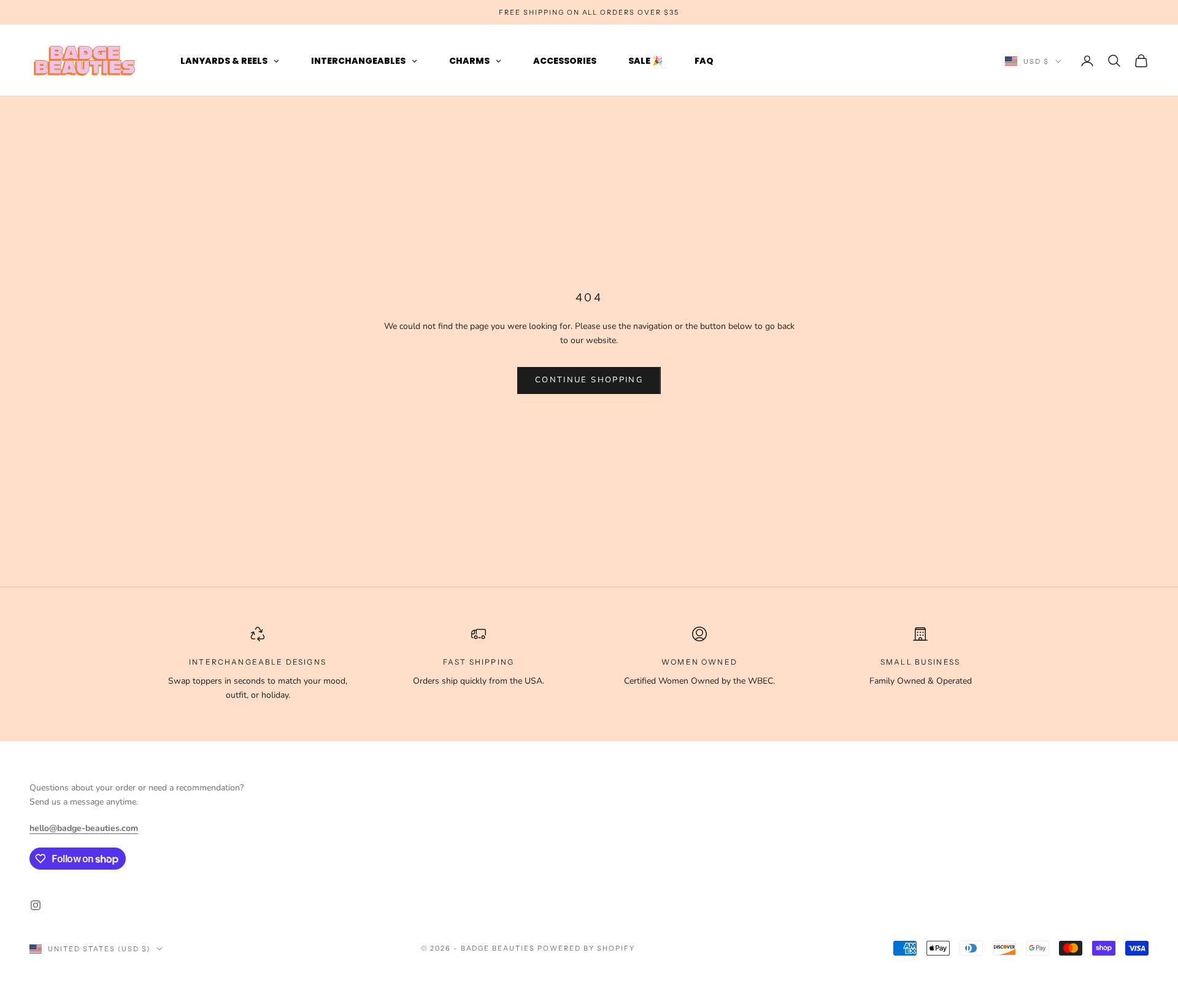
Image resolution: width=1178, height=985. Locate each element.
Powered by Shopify (586, 948)
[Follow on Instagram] (35, 905)
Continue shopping (589, 379)
